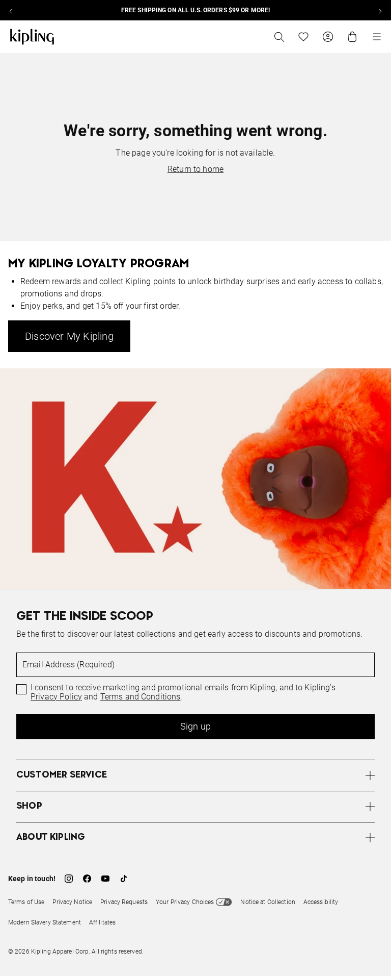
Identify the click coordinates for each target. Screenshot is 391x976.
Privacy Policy (56, 697)
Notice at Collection (267, 902)
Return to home (195, 169)
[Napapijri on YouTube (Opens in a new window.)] (105, 878)
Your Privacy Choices (185, 902)
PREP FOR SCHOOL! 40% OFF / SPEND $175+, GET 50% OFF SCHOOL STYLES (253, 10)
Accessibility (321, 902)
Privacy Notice (72, 902)
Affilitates (102, 922)
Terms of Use (26, 902)
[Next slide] (380, 10)
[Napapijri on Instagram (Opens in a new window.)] (69, 878)
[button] (195, 775)
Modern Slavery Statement (44, 922)
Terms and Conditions (140, 697)
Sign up (195, 726)
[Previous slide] (11, 10)
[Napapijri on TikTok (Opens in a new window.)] (124, 878)
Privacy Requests (124, 902)
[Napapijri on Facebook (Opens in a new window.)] (87, 878)
